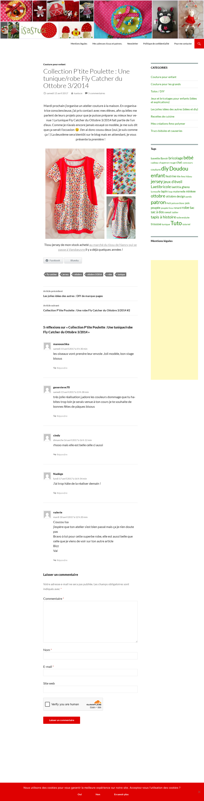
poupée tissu (167, 208)
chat (179, 162)
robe (109, 274)
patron (158, 202)
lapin (164, 191)
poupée (155, 207)
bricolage (176, 158)
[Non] (199, 792)
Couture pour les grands (166, 84)
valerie (57, 512)
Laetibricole (161, 186)
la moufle (155, 191)
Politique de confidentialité (156, 43)
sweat (167, 212)
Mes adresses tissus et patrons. (107, 43)
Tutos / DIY (158, 91)
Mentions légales (79, 43)
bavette (155, 158)
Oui (80, 794)
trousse (156, 224)
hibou (189, 176)
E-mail (48, 666)
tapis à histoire (163, 216)
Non (98, 794)
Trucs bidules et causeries (166, 130)
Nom (47, 650)
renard (177, 207)
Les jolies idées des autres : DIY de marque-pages (73, 294)
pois (187, 203)
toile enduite (183, 217)
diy (165, 168)
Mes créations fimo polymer (168, 123)
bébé (188, 157)
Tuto (176, 223)
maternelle (179, 191)
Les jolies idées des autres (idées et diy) (174, 109)
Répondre (62, 367)
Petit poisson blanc (175, 203)
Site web (49, 683)
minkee (191, 191)
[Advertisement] (174, 320)
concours (188, 162)
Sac (192, 207)
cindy (56, 435)
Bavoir (164, 158)
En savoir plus (121, 794)
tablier (175, 212)
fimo (183, 176)
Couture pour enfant (54, 64)
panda (189, 196)
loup (170, 191)
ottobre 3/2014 (94, 274)
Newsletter (132, 43)
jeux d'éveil (173, 181)
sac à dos (157, 212)
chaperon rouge (167, 162)
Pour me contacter (183, 43)
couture (156, 169)
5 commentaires (96, 93)
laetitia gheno (181, 187)
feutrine (171, 176)
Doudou (178, 168)
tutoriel (186, 224)
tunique (121, 274)
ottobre (78, 274)
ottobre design (175, 196)
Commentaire (53, 598)
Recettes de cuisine (162, 116)
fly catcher (52, 274)
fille (178, 176)
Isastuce (78, 93)
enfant (158, 175)
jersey (66, 274)
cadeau (154, 162)
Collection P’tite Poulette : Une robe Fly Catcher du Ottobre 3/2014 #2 (86, 308)
